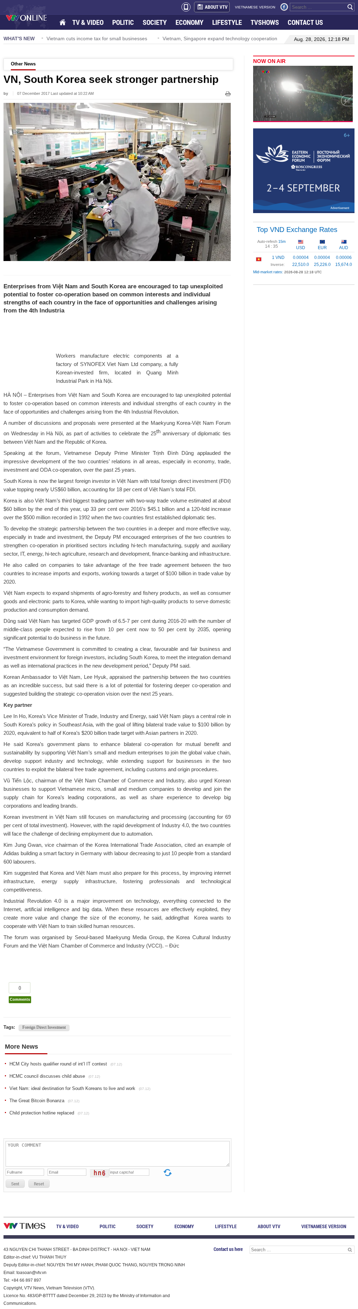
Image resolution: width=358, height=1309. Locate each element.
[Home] (63, 22)
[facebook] (284, 7)
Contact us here (228, 1249)
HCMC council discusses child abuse (54, 1076)
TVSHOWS (265, 22)
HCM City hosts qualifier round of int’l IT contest (65, 1064)
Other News (23, 63)
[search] (350, 7)
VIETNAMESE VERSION (255, 7)
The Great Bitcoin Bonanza (44, 1100)
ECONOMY (189, 22)
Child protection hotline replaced (49, 1113)
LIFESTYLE (227, 22)
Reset (39, 1184)
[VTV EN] (31, 17)
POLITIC (123, 22)
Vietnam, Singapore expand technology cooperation (164, 38)
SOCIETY (155, 22)
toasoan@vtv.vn (31, 1272)
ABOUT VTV (216, 6)
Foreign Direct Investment (44, 1027)
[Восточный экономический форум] (304, 170)
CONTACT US (305, 22)
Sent (15, 1184)
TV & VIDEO (87, 22)
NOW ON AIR (269, 61)
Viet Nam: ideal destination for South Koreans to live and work (79, 1088)
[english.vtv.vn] (24, 1227)
